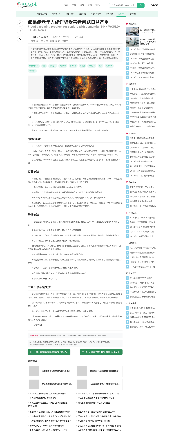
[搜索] (141, 5)
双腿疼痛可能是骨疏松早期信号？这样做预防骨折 (50, 416)
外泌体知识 (70, 14)
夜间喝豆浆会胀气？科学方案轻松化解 (94, 421)
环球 (74, 5)
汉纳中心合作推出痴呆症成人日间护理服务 (48, 393)
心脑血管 (109, 14)
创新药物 (133, 14)
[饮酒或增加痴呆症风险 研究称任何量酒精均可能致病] (34, 385)
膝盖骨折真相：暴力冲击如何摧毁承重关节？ (97, 412)
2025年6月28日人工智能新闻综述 (148, 31)
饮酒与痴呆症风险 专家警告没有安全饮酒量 (96, 398)
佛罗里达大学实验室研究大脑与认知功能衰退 (48, 403)
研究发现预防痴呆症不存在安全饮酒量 (94, 403)
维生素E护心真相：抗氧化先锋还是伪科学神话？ (50, 412)
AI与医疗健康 (96, 14)
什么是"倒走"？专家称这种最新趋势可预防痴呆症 (98, 393)
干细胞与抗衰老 (41, 14)
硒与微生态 (56, 14)
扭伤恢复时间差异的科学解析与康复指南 (47, 425)
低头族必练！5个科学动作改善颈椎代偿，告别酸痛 (99, 416)
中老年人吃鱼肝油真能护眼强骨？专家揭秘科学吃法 (99, 430)
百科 (97, 5)
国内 (66, 5)
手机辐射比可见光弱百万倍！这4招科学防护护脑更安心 (101, 425)
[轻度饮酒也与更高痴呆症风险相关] (20, 31)
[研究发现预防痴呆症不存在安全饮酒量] (20, 23)
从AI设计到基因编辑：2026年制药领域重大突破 (148, 41)
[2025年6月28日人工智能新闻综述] (133, 31)
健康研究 (82, 14)
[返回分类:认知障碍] (20, 39)
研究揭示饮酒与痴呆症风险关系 (43, 398)
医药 (89, 5)
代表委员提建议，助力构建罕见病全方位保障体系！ (51, 421)
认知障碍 (121, 14)
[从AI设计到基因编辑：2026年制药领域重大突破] (133, 42)
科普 (82, 5)
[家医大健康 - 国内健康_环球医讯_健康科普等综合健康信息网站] (26, 5)
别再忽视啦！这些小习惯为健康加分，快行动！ (49, 430)
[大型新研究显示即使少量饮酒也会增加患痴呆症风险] (82, 371)
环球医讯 (34, 37)
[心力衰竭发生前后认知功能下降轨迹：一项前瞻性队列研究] (82, 385)
